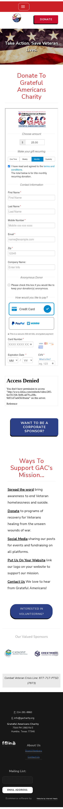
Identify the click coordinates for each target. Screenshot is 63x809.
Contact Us (34, 757)
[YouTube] (13, 743)
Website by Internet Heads (47, 798)
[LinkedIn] (10, 743)
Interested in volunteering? (31, 611)
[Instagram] (7, 743)
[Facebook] (3, 743)
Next (56, 653)
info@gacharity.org (24, 718)
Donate (46, 19)
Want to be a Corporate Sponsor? (34, 427)
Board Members (33, 750)
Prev (7, 653)
